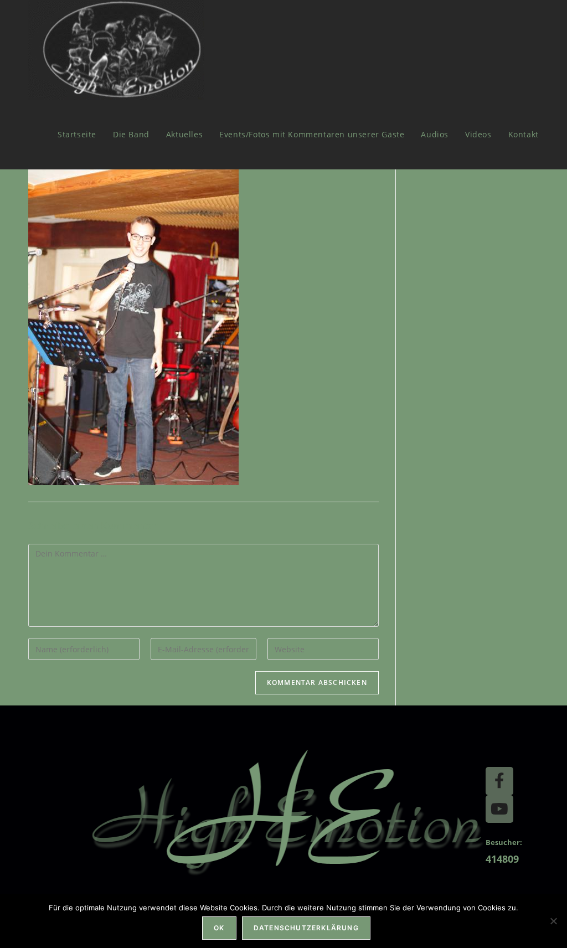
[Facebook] (499, 781)
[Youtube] (499, 809)
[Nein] (553, 920)
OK (219, 928)
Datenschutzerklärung (306, 928)
